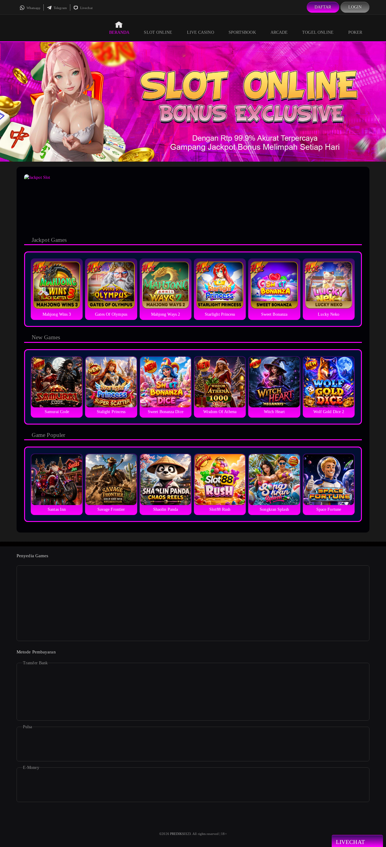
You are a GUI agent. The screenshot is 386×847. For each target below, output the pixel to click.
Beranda (119, 32)
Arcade (279, 32)
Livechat (86, 8)
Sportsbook (242, 32)
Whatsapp (33, 8)
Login (355, 7)
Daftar (323, 7)
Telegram (60, 8)
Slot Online (158, 32)
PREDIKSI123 (180, 834)
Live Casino (200, 32)
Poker (355, 32)
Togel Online (318, 32)
